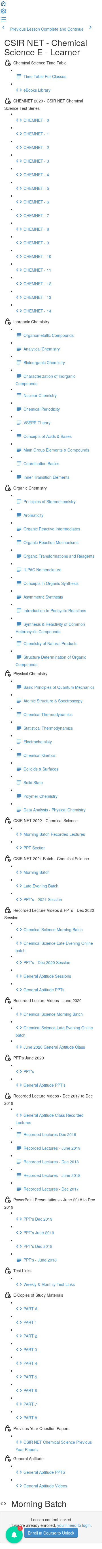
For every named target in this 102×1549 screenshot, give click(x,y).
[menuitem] (3, 13)
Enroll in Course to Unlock (51, 1533)
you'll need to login (74, 1525)
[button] (3, 5)
